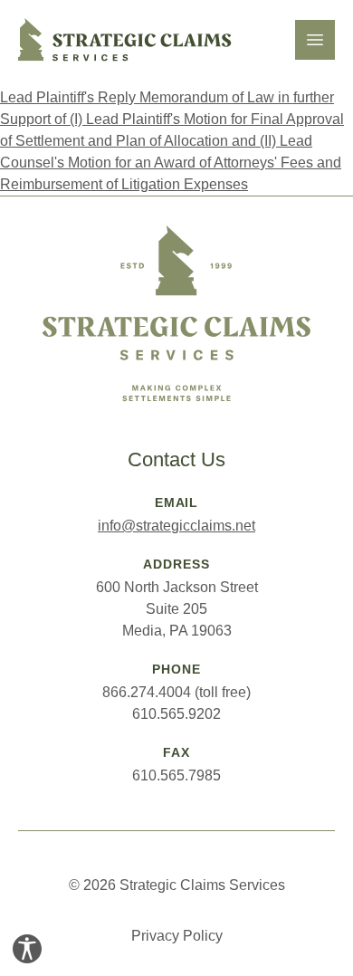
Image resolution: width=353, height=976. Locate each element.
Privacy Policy (177, 935)
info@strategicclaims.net (176, 525)
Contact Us (176, 459)
